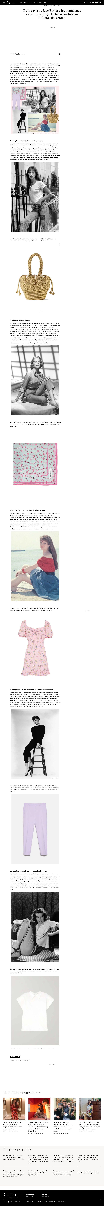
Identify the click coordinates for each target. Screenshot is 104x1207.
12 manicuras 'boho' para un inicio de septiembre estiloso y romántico (88, 1172)
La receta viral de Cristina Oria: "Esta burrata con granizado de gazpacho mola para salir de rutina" (14, 1157)
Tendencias (24, 2)
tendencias (30, 64)
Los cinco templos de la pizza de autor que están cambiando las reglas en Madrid (37, 1173)
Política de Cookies (30, 1201)
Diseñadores (41, 2)
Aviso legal (18, 1201)
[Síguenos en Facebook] (4, 1202)
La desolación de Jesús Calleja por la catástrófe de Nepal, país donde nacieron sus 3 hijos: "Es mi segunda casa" (88, 1158)
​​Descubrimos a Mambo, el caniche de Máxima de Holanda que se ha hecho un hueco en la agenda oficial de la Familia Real (14, 1174)
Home (45, 5)
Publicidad (29, 1196)
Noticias (33, 2)
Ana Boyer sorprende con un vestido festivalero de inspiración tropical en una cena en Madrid (13, 1125)
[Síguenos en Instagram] (8, 1202)
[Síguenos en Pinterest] (11, 1202)
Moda (58, 5)
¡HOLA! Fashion (52, 5)
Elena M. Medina (14, 53)
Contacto (44, 1194)
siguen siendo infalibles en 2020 (20, 83)
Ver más (38, 1092)
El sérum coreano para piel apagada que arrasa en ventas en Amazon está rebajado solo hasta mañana (63, 1173)
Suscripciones (30, 1194)
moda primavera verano (20, 1060)
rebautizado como (29, 323)
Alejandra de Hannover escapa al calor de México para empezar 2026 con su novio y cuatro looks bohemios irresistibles (38, 1126)
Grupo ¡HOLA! (45, 1196)
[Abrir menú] (4, 2)
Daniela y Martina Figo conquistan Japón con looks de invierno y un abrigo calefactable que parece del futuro (64, 1126)
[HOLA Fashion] (12, 2)
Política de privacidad (45, 1201)
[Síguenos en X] (6, 1202)
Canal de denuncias (59, 1201)
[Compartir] (59, 54)
